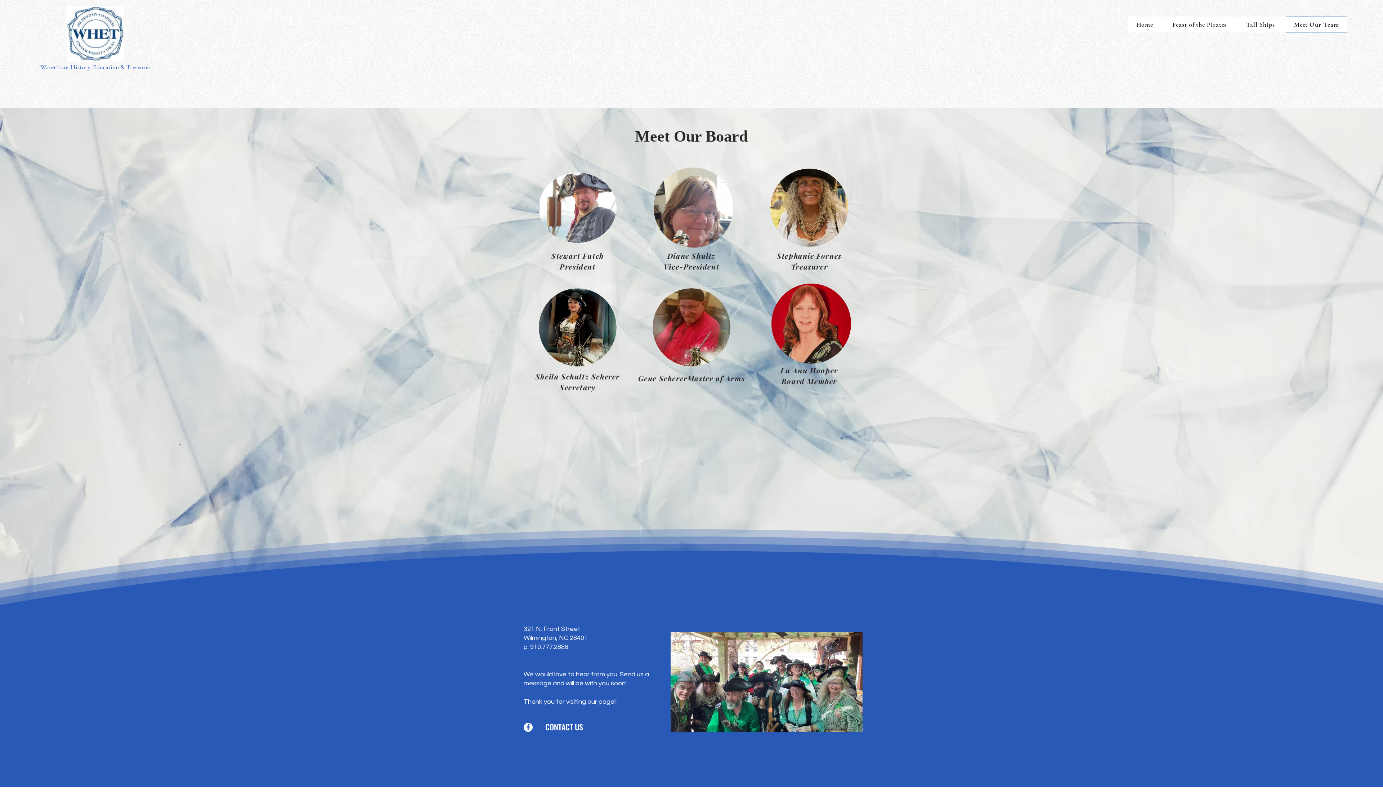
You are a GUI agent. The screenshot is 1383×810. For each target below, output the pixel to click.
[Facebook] (528, 727)
